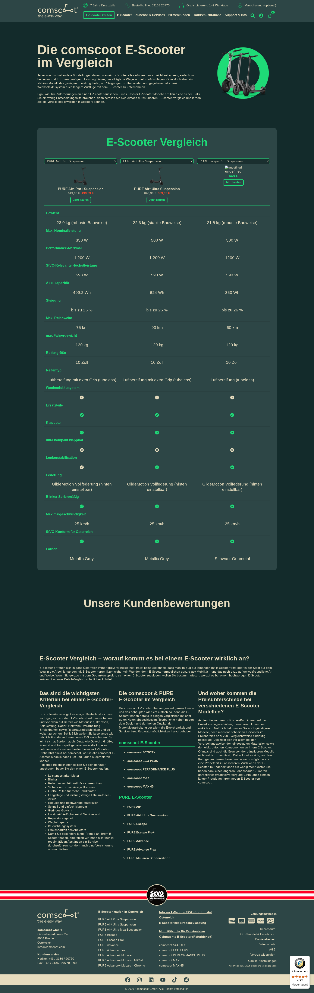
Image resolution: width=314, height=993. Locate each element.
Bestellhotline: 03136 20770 (151, 5)
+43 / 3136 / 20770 (61, 958)
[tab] (157, 752)
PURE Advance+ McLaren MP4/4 (120, 960)
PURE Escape (107, 934)
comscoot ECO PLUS (173, 950)
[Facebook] (127, 979)
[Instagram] (139, 979)
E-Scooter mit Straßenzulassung (182, 922)
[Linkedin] (151, 979)
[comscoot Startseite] (58, 11)
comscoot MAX (169, 960)
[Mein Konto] (261, 15)
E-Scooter (124, 15)
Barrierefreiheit (265, 939)
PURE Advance (108, 945)
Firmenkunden (179, 15)
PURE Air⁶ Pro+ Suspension (117, 919)
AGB (272, 949)
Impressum (267, 929)
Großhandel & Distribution (257, 934)
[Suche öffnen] (253, 15)
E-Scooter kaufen (99, 15)
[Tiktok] (174, 979)
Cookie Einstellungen (262, 960)
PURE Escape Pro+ (111, 940)
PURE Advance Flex (111, 950)
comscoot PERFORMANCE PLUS (182, 955)
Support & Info (236, 15)
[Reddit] (186, 979)
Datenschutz (266, 944)
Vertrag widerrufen (262, 954)
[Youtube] (163, 979)
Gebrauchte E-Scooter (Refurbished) (185, 936)
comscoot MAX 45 (171, 965)
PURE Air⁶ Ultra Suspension (117, 924)
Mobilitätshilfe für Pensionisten (182, 931)
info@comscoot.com (51, 947)
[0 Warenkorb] (270, 15)
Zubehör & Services (150, 15)
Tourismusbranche (207, 15)
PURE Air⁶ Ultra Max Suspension (120, 929)
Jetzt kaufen (81, 199)
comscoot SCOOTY (172, 945)
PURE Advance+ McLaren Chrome (121, 965)
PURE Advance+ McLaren (115, 955)
